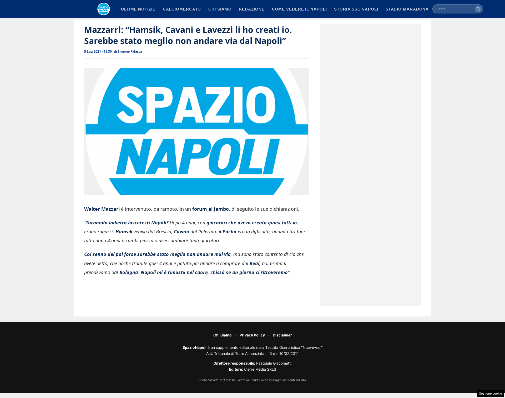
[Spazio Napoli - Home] (103, 9)
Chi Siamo (222, 335)
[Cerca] (478, 9)
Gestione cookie (490, 393)
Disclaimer (282, 335)
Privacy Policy (252, 335)
